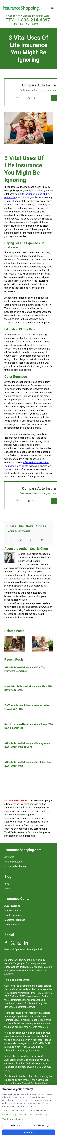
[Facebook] (10, 540)
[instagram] (19, 943)
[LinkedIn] (31, 540)
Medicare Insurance (14, 920)
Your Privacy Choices (12, 1119)
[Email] (41, 540)
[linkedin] (26, 943)
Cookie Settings (42, 1125)
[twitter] (13, 943)
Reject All (15, 1125)
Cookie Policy (40, 1114)
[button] (6, 643)
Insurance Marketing (15, 866)
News (7, 888)
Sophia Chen (39, 548)
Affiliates (9, 857)
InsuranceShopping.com (22, 850)
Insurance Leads (13, 861)
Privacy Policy (9, 1114)
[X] (20, 540)
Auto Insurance (12, 905)
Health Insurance (13, 915)
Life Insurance (11, 924)
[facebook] (6, 943)
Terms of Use (25, 1114)
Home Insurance (12, 910)
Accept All (28, 1132)
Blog (6, 883)
